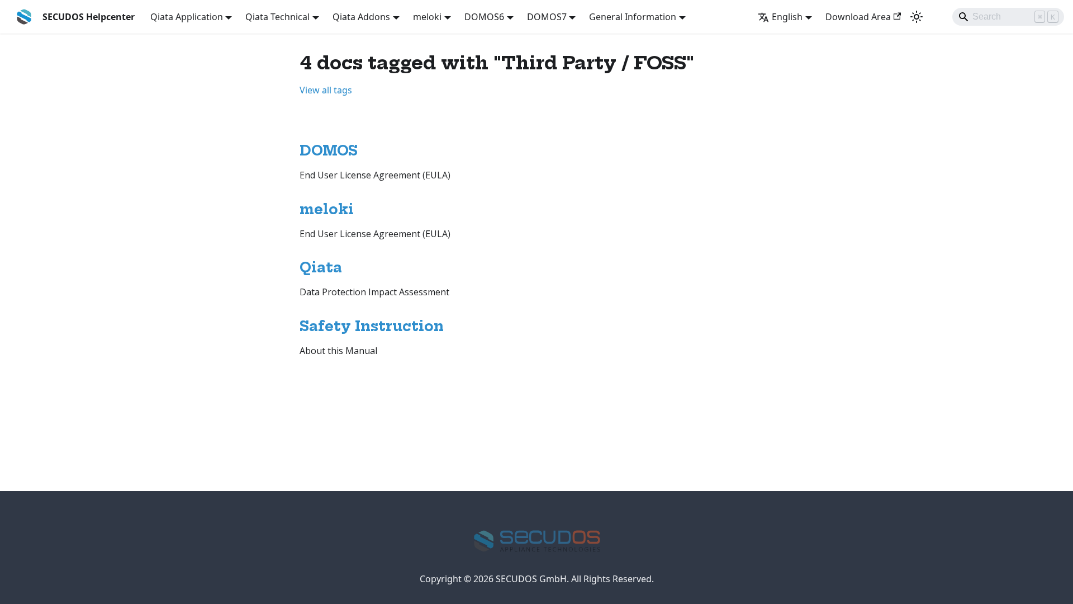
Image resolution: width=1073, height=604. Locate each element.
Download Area (858, 17)
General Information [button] (632, 17)
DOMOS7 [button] (547, 17)
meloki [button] (427, 17)
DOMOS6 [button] (484, 17)
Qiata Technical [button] (277, 17)
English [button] (787, 17)
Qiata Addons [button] (361, 17)
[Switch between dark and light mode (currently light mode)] (916, 17)
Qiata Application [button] (186, 17)
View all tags (326, 90)
